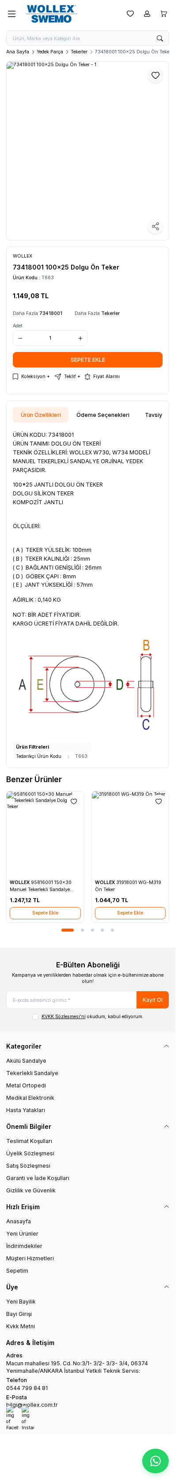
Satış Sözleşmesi (28, 1165)
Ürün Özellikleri (41, 415)
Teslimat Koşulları (29, 1141)
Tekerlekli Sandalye (32, 1073)
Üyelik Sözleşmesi (30, 1153)
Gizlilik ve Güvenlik (31, 1190)
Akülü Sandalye (26, 1060)
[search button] (160, 38)
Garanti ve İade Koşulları (37, 1178)
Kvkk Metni (20, 1326)
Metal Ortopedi (26, 1085)
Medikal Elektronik (30, 1097)
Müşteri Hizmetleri (30, 1258)
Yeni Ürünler (22, 1233)
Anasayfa (18, 1221)
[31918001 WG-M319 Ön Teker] (130, 833)
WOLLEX (20, 882)
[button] (62, 930)
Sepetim (17, 1270)
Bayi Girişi (19, 1314)
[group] (88, 151)
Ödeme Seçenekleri (102, 415)
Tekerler (79, 52)
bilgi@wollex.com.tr (32, 1404)
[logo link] (65, 13)
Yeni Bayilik (21, 1301)
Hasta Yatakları (25, 1110)
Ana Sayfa (17, 52)
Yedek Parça (50, 52)
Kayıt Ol (153, 1000)
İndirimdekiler (24, 1246)
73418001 (50, 313)
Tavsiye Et (158, 415)
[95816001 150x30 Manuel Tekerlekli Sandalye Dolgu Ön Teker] (45, 833)
